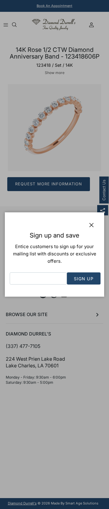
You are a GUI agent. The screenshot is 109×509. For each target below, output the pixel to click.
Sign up (84, 278)
